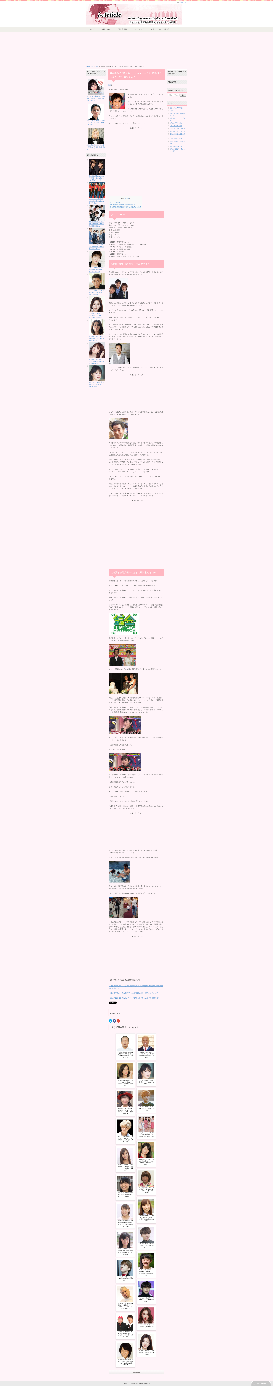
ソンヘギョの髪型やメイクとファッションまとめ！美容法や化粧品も (146, 1352)
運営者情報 (122, 29)
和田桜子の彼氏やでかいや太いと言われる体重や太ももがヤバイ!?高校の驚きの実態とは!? (146, 1272)
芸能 (109, 85)
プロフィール (115, 202)
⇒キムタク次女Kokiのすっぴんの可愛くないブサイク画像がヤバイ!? (96, 123)
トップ (91, 29)
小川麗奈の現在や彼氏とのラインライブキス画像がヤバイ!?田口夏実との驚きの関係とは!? (125, 1083)
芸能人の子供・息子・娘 (177, 131)
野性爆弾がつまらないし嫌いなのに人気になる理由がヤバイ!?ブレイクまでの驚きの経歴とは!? (125, 1334)
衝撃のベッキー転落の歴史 (161, 29)
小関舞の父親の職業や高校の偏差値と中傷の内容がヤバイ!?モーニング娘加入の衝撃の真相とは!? (125, 1223)
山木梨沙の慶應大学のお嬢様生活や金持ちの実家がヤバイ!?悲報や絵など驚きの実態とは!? (146, 1218)
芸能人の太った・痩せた (177, 128)
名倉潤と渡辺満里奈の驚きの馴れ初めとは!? (125, 207)
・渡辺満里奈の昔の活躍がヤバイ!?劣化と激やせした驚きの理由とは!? (134, 998)
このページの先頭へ (261, 1384)
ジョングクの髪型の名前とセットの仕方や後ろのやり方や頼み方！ (125, 1278)
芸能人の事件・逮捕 (176, 123)
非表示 (127, 198)
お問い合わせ (106, 29)
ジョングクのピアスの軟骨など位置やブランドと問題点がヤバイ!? (146, 1245)
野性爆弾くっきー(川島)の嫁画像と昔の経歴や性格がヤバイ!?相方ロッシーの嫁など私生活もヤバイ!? (125, 1306)
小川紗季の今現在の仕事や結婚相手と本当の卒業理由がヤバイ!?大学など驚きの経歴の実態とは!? (125, 1362)
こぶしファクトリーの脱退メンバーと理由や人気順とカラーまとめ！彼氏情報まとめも (146, 1134)
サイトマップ (139, 29)
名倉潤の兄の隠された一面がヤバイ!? (123, 204)
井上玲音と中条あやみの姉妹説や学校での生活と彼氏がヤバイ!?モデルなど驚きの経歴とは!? (125, 1167)
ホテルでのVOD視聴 (176, 108)
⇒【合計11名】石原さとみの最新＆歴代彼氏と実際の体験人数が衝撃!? (96, 98)
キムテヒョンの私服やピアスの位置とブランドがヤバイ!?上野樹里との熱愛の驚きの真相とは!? (125, 1139)
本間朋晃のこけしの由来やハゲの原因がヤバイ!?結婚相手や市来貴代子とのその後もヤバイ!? (146, 1054)
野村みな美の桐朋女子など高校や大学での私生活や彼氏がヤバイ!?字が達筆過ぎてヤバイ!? (125, 1195)
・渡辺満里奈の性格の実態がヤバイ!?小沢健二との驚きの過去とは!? (133, 993)
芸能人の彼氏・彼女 (176, 139)
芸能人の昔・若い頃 (176, 146)
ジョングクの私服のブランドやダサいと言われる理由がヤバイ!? (146, 1108)
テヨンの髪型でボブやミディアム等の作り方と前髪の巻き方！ (146, 1326)
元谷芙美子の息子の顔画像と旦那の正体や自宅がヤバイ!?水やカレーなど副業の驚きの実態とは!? (125, 1111)
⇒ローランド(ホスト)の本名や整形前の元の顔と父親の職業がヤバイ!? (96, 147)
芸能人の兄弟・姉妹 (176, 126)
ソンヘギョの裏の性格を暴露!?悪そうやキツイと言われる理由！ (146, 1082)
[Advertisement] (136, 49)
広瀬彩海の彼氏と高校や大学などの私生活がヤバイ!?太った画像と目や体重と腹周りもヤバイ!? (146, 1162)
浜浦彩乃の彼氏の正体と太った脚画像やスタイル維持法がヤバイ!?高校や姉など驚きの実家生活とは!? (125, 1251)
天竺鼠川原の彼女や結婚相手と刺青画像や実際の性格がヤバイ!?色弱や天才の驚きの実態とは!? (125, 1054)
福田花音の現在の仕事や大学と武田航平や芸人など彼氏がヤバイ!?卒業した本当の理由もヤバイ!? (146, 1190)
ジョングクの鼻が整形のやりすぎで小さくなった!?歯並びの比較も (146, 1299)
